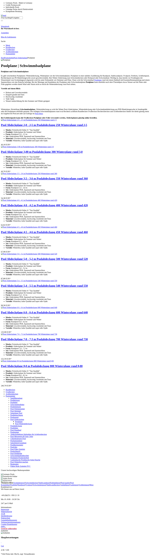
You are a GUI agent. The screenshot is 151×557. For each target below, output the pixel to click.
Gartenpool (74, 485)
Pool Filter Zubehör (17, 449)
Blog (91, 485)
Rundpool (21, 485)
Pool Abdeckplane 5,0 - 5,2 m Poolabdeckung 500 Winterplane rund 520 (44, 258)
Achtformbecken (12, 52)
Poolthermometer (16, 445)
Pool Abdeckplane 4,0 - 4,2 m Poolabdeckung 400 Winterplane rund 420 (44, 205)
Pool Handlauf (15, 430)
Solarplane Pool (16, 413)
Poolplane (98, 80)
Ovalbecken (10, 50)
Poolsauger (14, 417)
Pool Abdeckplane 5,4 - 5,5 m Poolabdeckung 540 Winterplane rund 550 (44, 285)
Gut (2, 546)
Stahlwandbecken (53, 485)
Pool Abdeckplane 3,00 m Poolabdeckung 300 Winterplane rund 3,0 (42, 151)
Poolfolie (13, 485)
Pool (2, 58)
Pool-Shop (39, 114)
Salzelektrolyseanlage (18, 443)
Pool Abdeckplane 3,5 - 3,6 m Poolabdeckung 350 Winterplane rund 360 (44, 178)
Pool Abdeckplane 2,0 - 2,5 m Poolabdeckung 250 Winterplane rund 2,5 (44, 124)
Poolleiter (13, 402)
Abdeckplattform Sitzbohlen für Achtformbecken (28, 434)
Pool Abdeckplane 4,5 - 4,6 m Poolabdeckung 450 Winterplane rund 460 (44, 232)
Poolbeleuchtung (16, 415)
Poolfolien (14, 428)
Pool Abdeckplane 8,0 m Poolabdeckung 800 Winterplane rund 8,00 (42, 366)
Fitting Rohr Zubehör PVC (20, 466)
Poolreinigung (15, 407)
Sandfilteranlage (16, 398)
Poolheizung (15, 400)
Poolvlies (13, 447)
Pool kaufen (65, 483)
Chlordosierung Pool (18, 439)
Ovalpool (28, 485)
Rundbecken (10, 47)
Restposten (14, 464)
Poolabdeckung (16, 426)
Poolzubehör (10, 54)
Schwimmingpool (39, 485)
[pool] (3, 15)
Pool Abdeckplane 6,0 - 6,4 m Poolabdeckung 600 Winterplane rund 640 (44, 312)
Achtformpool (84, 485)
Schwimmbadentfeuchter (19, 456)
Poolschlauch (15, 451)
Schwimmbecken (31, 483)
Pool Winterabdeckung (23, 424)
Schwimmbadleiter (17, 405)
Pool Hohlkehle (16, 453)
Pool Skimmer (15, 411)
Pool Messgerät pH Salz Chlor (21, 436)
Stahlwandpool (44, 483)
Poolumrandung (16, 441)
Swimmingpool (19, 483)
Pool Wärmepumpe (17, 409)
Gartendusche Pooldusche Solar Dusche (25, 460)
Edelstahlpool (55, 483)
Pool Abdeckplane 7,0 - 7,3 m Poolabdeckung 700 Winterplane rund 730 (44, 339)
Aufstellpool (64, 485)
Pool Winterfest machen (19, 462)
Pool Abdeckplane (20, 58)
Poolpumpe (14, 432)
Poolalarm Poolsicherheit (19, 458)
